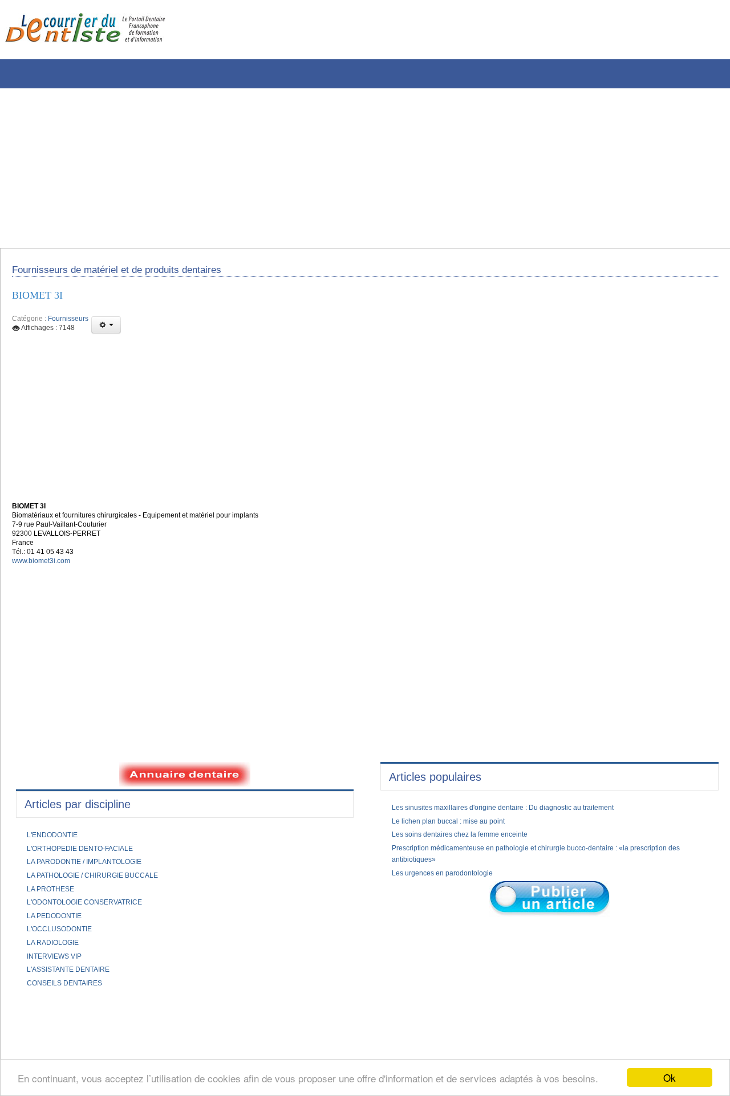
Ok (669, 1077)
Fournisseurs (68, 326)
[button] (106, 332)
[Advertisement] (345, 168)
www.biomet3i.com (45, 579)
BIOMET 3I (41, 301)
